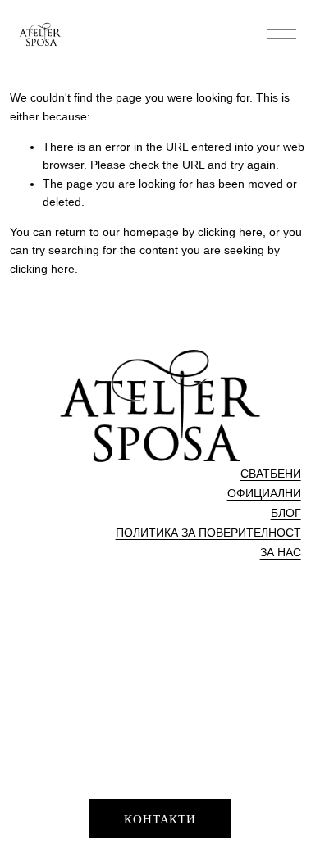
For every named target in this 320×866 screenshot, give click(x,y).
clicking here (230, 231)
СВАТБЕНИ (270, 473)
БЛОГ (286, 512)
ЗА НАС (280, 552)
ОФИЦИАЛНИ (264, 493)
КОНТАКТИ (159, 818)
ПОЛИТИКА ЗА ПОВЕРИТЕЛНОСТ (208, 532)
